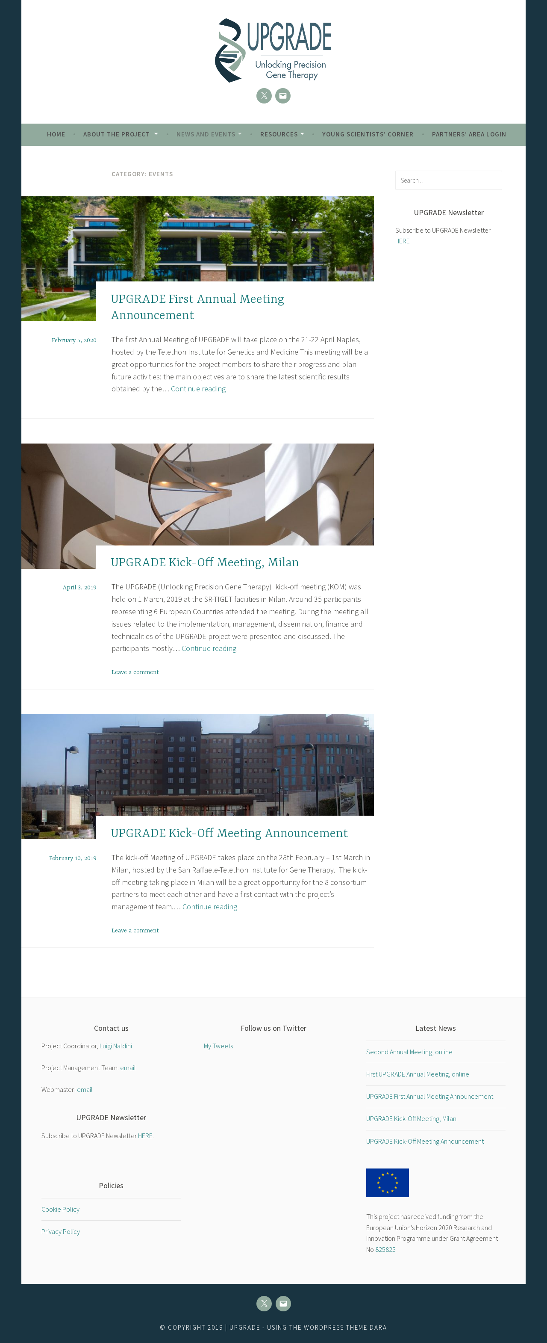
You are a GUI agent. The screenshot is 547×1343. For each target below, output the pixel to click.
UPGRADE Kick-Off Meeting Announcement (229, 834)
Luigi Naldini (116, 1045)
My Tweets (218, 1045)
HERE (402, 241)
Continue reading (198, 388)
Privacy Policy (60, 1231)
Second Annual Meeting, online (409, 1051)
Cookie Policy (60, 1209)
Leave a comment (135, 672)
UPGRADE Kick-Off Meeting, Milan (205, 563)
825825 (385, 1249)
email (128, 1067)
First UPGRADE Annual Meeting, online (417, 1074)
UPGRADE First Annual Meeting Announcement (429, 1096)
